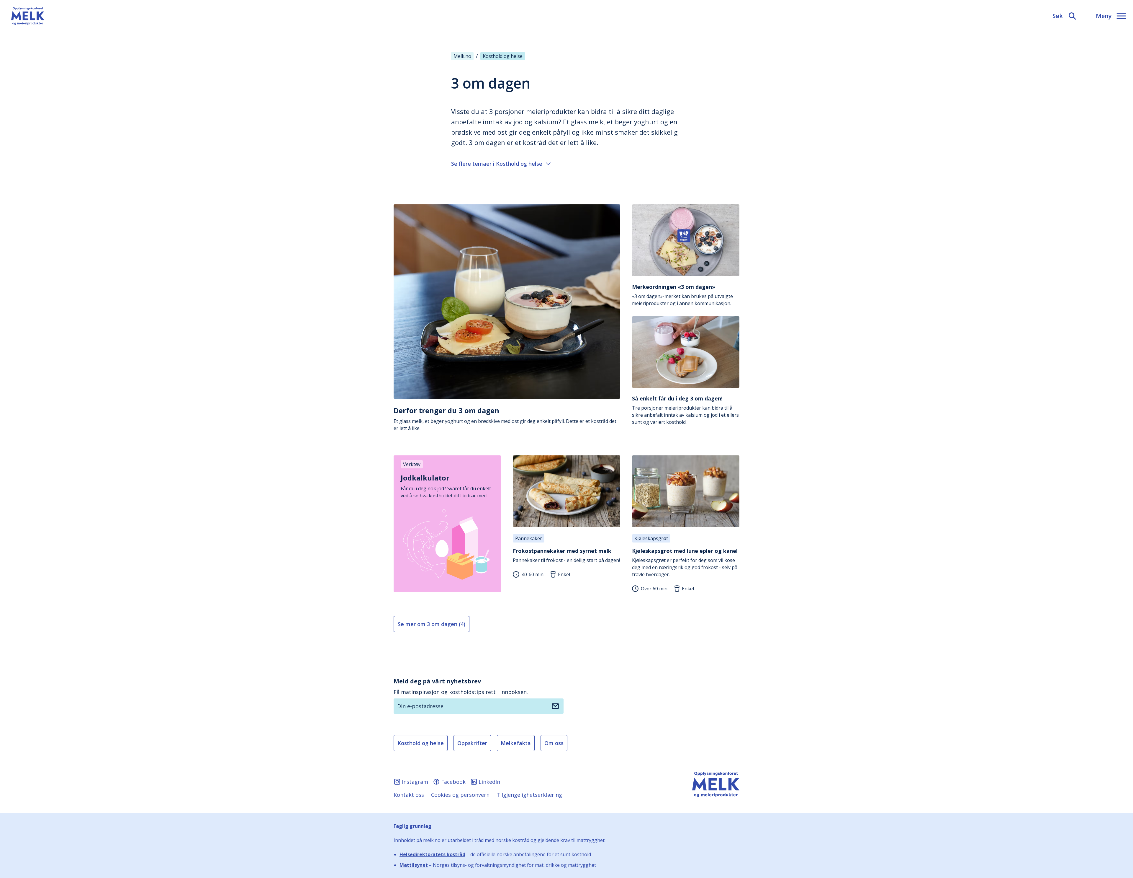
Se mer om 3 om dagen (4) (431, 624)
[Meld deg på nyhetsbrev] (555, 706)
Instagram (415, 781)
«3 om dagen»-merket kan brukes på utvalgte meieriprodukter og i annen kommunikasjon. (682, 295)
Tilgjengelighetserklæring (529, 794)
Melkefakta (516, 743)
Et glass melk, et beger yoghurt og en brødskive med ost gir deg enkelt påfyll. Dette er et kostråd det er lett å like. (505, 418)
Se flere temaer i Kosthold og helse (496, 163)
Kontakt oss (409, 794)
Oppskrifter (472, 743)
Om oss (554, 743)
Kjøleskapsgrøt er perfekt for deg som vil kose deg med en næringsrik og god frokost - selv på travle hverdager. (685, 562)
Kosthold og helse (420, 743)
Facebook (453, 781)
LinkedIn (489, 781)
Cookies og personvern (460, 794)
